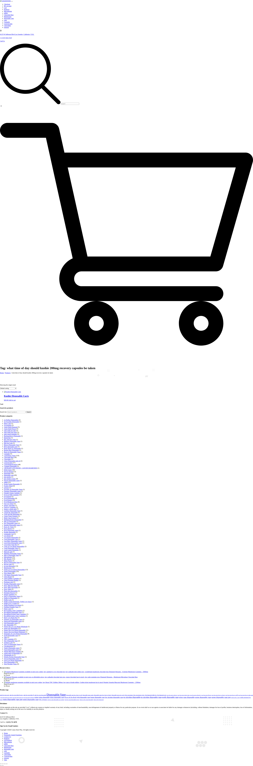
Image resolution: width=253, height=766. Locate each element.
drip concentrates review (139, 695)
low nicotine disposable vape (114, 697)
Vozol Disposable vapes (11, 650)
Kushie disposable (9, 532)
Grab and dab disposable (11, 514)
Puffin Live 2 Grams (10, 603)
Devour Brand (8, 471)
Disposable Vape (56, 694)
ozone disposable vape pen (221, 697)
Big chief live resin (10, 439)
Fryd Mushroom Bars (10, 502)
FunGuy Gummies (10, 507)
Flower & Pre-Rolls (70, 697)
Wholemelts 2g (8, 655)
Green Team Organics (11, 516)
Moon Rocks (8, 561)
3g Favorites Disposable (11, 422)
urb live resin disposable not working (55, 699)
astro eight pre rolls (10, 430)
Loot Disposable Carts (11, 539)
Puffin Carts (7, 600)
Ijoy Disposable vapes (11, 523)
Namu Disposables (10, 571)
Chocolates (7, 459)
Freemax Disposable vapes (12, 491)
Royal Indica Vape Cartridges (13, 610)
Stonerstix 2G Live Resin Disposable (15, 634)
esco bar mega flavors (206, 695)
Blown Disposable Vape (11, 445)
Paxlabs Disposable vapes (12, 584)
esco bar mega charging (195, 695)
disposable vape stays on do (118, 695)
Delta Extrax (8, 470)
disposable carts (9, 475)
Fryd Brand (7, 496)
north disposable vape (170, 697)
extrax (36, 697)
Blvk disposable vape (10, 447)
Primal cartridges (9, 594)
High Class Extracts (10, 518)
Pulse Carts (7, 609)
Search (29, 412)
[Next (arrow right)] (3, 765)
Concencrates (8, 463)
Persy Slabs (7, 589)
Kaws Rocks (8, 528)
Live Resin (7, 536)
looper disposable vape (97, 697)
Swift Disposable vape (11, 635)
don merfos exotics (10, 479)
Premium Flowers (9, 593)
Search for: (3, 412)
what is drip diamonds (98, 699)
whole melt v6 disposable (12, 653)
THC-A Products (43, 699)
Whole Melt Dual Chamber (12, 651)
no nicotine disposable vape (151, 697)
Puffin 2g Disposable (10, 598)
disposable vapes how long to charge (102, 695)
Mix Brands (7, 559)
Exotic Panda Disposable (12, 484)
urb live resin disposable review (72, 699)
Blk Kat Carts (8, 443)
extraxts (6, 487)
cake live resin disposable (40, 695)
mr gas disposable (9, 566)
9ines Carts (7, 423)
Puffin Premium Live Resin (12, 605)
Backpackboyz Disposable (12, 436)
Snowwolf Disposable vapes (13, 621)
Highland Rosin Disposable (12, 520)
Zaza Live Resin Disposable (13, 660)
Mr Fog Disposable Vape (12, 562)
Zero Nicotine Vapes (10, 664)
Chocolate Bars (9, 457)
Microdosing (8, 557)
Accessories (7, 425)
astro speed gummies (10, 434)
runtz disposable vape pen (13, 699)
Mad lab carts (8, 552)
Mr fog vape (8, 564)
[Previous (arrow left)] (1, 765)
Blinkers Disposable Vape (12, 441)
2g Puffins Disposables (11, 420)
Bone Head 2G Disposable (12, 448)
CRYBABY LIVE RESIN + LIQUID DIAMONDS (20, 468)
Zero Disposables (9, 662)
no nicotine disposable (131, 697)
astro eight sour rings (10, 432)
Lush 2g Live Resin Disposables (14, 546)
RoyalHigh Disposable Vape (13, 612)
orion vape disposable (187, 697)
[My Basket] (126, 360)
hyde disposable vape (83, 697)
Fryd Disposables (9, 498)
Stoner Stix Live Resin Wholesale (14, 632)
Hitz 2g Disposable (10, 521)
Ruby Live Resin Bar (10, 618)
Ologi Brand (8, 577)
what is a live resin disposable (86, 699)
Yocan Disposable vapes (11, 659)
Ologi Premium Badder (11, 580)
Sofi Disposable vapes (11, 623)
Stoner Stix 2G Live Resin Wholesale (15, 626)
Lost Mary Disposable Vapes (13, 541)
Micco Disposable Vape (11, 555)
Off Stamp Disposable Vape (12, 575)
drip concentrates (129, 695)
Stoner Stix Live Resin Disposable (14, 630)
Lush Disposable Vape (11, 548)
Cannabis (7, 454)
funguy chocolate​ (9, 505)
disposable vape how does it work (74, 695)
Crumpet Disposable (10, 466)
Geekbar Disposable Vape (12, 511)
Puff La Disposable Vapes (12, 596)
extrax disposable (44, 697)
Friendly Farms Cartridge (12, 493)
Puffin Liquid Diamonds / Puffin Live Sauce (18, 602)
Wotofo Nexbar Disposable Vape (14, 657)
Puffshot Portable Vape (11, 607)
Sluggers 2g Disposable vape (13, 619)
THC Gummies (9, 639)
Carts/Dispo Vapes (10, 455)
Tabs (5, 637)
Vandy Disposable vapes (11, 648)
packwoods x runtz (235, 697)
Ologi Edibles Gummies (11, 578)
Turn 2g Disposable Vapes (12, 644)
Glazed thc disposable (11, 512)
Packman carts (8, 582)
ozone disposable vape (203, 697)
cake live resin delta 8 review (16, 695)
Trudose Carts (8, 642)
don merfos (7, 477)
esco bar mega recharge (28, 697)
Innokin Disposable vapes (12, 525)
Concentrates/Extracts (10, 464)
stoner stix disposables (11, 628)
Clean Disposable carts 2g (12, 461)
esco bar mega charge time (183, 695)
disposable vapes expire (88, 695)
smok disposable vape (31, 699)
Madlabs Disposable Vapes (12, 553)
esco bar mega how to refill (231, 695)
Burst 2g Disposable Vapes (12, 452)
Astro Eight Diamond (10, 427)
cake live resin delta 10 (28, 695)
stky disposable (8, 625)
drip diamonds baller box (151, 695)
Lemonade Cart (9, 534)
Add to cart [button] (12, 400)
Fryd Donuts (8, 500)
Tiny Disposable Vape (11, 641)
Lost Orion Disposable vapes (13, 543)
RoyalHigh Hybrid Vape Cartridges (15, 614)
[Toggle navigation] (12, 1)
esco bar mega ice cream (6, 697)
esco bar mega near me (17, 697)
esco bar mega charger (172, 695)
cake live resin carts (4, 695)
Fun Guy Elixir (8, 504)
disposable (7, 473)
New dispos (7, 573)
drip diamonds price (161, 695)
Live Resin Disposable (11, 537)
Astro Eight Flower (10, 429)
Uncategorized (8, 646)
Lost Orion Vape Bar (10, 545)
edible (6, 482)
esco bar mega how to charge (218, 695)
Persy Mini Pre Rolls (10, 585)
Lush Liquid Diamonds (11, 550)
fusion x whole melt (10, 509)
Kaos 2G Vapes (9, 527)
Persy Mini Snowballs (11, 587)
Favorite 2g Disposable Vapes (13, 489)
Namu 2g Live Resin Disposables (14, 569)
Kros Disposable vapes (11, 530)
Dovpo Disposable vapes (12, 480)
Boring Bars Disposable (11, 450)
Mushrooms (7, 568)
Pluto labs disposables (11, 591)
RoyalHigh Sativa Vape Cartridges (14, 616)
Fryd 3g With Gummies (11, 495)
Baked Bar (7, 438)
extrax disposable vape (57, 697)
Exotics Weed (8, 486)
